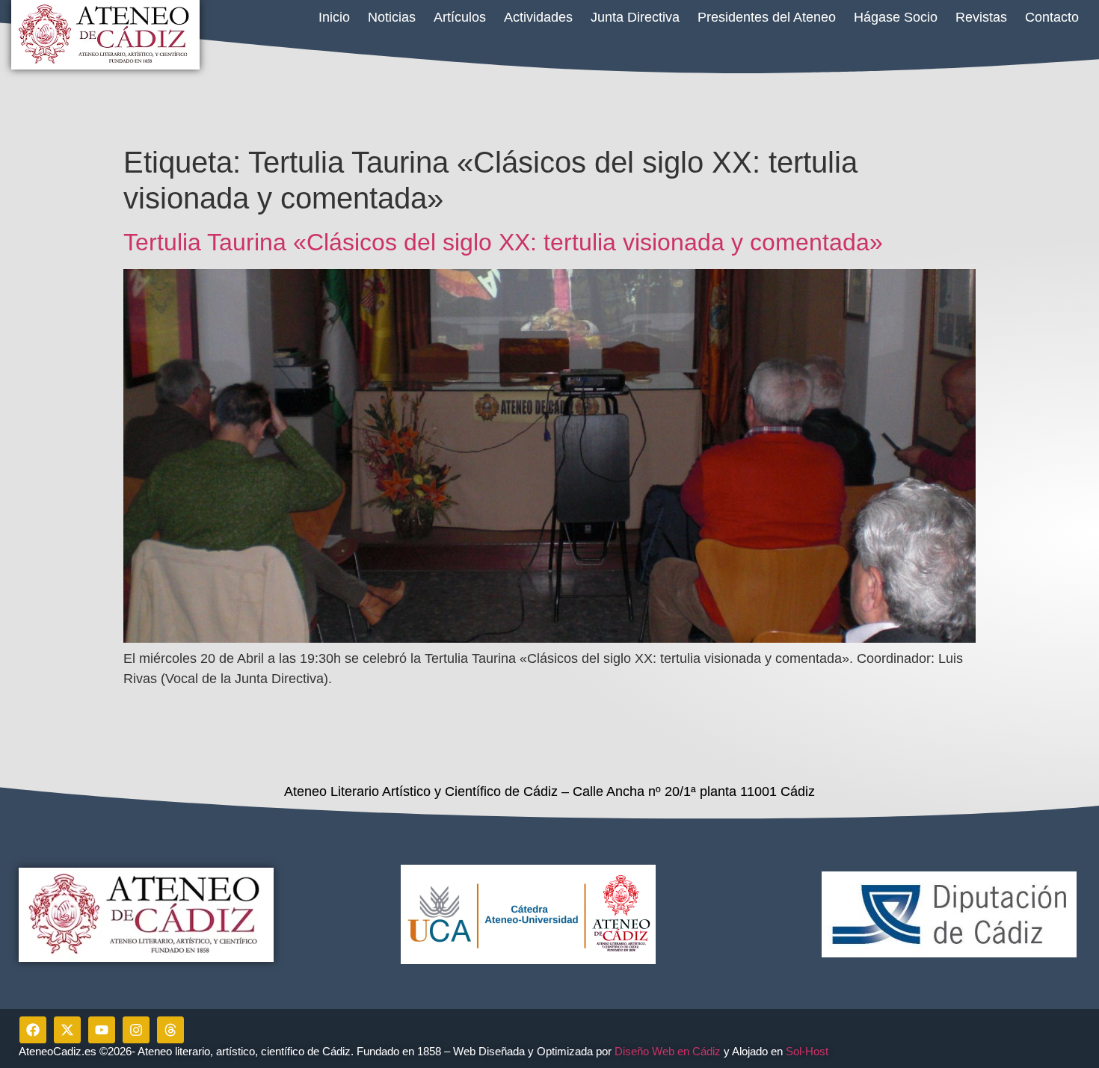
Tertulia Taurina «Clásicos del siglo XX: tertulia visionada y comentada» (503, 242)
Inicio (334, 17)
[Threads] (170, 1029)
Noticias (392, 17)
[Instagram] (136, 1029)
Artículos (460, 17)
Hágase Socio (896, 17)
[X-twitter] (67, 1029)
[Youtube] (101, 1029)
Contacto (1052, 17)
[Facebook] (32, 1029)
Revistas (981, 17)
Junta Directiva (635, 17)
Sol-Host (808, 1051)
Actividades (538, 17)
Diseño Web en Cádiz (668, 1051)
